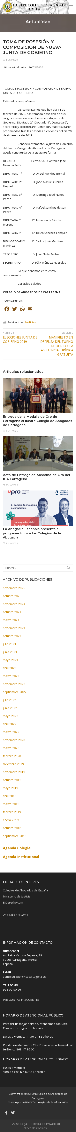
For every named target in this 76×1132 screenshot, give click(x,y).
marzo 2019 (11, 804)
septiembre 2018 (15, 836)
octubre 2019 (12, 780)
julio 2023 (9, 644)
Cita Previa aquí (43, 1045)
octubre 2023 (12, 636)
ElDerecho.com (13, 902)
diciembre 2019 (13, 764)
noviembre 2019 (14, 772)
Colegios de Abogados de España (25, 890)
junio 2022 (10, 708)
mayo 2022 (10, 716)
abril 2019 (9, 796)
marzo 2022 (11, 732)
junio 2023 (10, 652)
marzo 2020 (11, 748)
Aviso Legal (19, 1124)
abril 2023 (9, 668)
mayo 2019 (10, 788)
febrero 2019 (12, 812)
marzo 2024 (11, 620)
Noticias (30, 322)
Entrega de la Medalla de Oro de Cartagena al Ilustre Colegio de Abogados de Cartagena (37, 421)
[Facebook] (6, 1112)
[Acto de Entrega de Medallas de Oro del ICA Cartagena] (38, 453)
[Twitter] (13, 1112)
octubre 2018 (12, 828)
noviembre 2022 (14, 684)
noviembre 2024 (14, 604)
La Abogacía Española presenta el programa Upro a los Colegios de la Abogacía (32, 533)
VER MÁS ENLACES (15, 915)
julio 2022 (9, 700)
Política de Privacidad (45, 1124)
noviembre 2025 (14, 588)
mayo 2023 (10, 660)
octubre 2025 (12, 596)
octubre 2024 (12, 612)
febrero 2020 (12, 756)
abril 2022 (9, 724)
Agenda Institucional (21, 856)
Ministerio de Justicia (16, 896)
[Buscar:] (38, 568)
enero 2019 (11, 820)
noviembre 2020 (14, 740)
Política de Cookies (34, 1128)
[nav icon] (71, 7)
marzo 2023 (11, 676)
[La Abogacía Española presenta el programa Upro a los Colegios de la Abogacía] (38, 508)
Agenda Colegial (17, 848)
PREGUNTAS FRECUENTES (21, 999)
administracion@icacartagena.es (24, 976)
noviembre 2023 (14, 628)
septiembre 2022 (15, 692)
